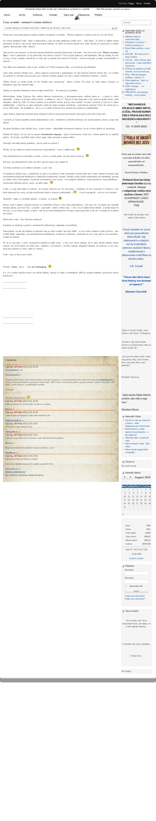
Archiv (22, 15)
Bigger (131, 3)
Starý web (69, 15)
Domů (7, 15)
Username (129, 570)
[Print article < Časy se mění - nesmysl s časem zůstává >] (113, 29)
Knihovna (37, 15)
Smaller (147, 3)
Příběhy (98, 15)
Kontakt (53, 15)
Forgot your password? (135, 596)
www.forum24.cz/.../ (13, 375)
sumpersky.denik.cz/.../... (14, 420)
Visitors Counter (136, 558)
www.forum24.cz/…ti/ (13, 370)
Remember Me (136, 586)
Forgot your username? (135, 599)
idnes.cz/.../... (10, 409)
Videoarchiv (84, 15)
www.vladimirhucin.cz (104, 380)
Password (129, 578)
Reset (139, 3)
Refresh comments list (15, 472)
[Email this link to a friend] (116, 29)
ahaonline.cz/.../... (12, 453)
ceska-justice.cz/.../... (13, 432)
